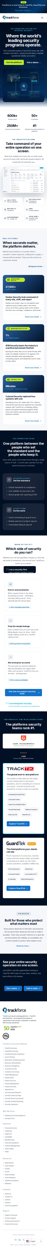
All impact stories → (36, 266)
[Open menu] (42, 17)
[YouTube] (15, 1240)
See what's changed (23, 10)
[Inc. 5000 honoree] (13, 1028)
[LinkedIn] (19, 1240)
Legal (11, 1244)
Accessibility (27, 1244)
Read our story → (23, 946)
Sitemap (33, 1244)
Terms (16, 1244)
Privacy (21, 1244)
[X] (23, 1240)
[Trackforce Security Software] (14, 1010)
